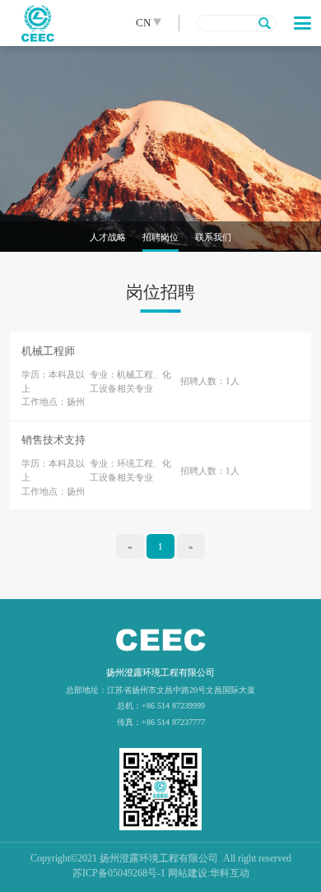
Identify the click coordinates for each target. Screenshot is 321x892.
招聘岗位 (160, 237)
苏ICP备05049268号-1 (118, 873)
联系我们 (213, 237)
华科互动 (229, 873)
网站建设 (187, 873)
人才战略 (108, 237)
